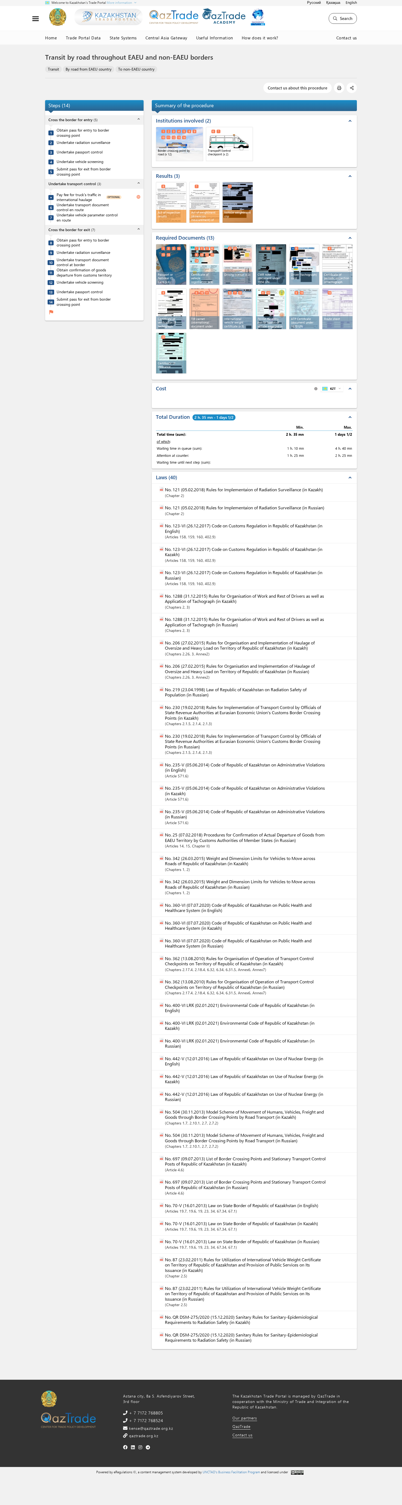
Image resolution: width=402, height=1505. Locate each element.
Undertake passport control (80, 152)
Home (51, 37)
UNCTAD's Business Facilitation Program (231, 1472)
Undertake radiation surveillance (83, 142)
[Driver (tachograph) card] (304, 264)
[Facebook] (125, 1447)
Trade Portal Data (83, 37)
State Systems (123, 37)
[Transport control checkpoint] (229, 144)
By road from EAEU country (89, 69)
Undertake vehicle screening (80, 161)
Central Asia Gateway (166, 37)
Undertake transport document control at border (83, 262)
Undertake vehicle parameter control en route (87, 218)
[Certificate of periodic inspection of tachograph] (337, 264)
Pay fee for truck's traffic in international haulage (79, 197)
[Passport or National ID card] (171, 264)
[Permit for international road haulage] (271, 308)
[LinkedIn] (133, 1447)
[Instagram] (140, 1447)
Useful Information (214, 37)
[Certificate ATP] (304, 308)
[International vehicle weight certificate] (237, 308)
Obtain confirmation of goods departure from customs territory (84, 273)
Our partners (244, 1417)
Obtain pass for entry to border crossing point (83, 133)
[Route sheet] (337, 308)
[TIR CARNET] (204, 308)
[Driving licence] (237, 264)
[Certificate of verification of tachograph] (171, 308)
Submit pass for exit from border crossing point (84, 172)
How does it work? (260, 37)
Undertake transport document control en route (83, 207)
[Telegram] (148, 1447)
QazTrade (241, 1426)
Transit (53, 69)
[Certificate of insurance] (171, 353)
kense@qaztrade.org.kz (150, 1428)
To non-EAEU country (136, 69)
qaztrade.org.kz (143, 1435)
